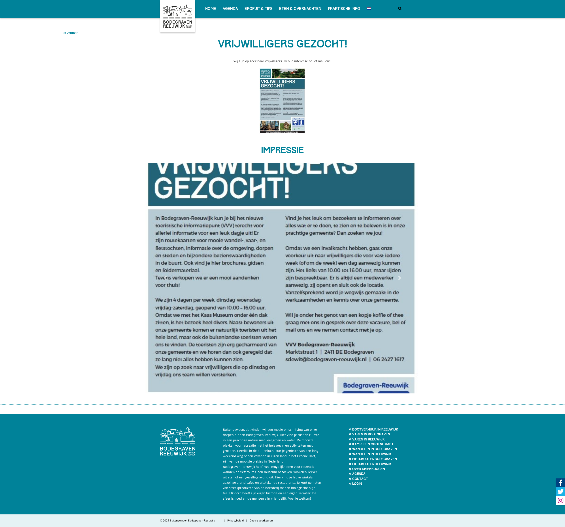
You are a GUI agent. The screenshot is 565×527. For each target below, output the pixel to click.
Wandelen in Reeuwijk (372, 454)
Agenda (230, 8)
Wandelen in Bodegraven (374, 449)
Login (357, 484)
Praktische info (344, 8)
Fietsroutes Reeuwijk (372, 464)
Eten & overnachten (300, 8)
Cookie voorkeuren (261, 520)
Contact (360, 479)
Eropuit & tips (259, 8)
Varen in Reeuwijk (368, 439)
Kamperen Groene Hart (373, 444)
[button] (165, 278)
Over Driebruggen (368, 469)
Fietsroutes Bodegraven (374, 459)
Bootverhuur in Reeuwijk (375, 429)
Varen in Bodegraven (371, 434)
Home (210, 8)
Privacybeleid (235, 520)
